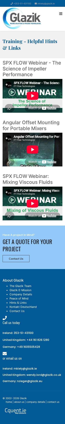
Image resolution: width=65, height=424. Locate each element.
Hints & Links (18, 302)
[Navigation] (60, 14)
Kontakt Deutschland (23, 307)
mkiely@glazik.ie (46, 3)
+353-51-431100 (22, 3)
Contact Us (16, 258)
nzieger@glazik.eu (29, 381)
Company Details (21, 294)
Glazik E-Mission (20, 290)
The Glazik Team (20, 286)
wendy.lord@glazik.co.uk (44, 375)
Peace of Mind (19, 298)
